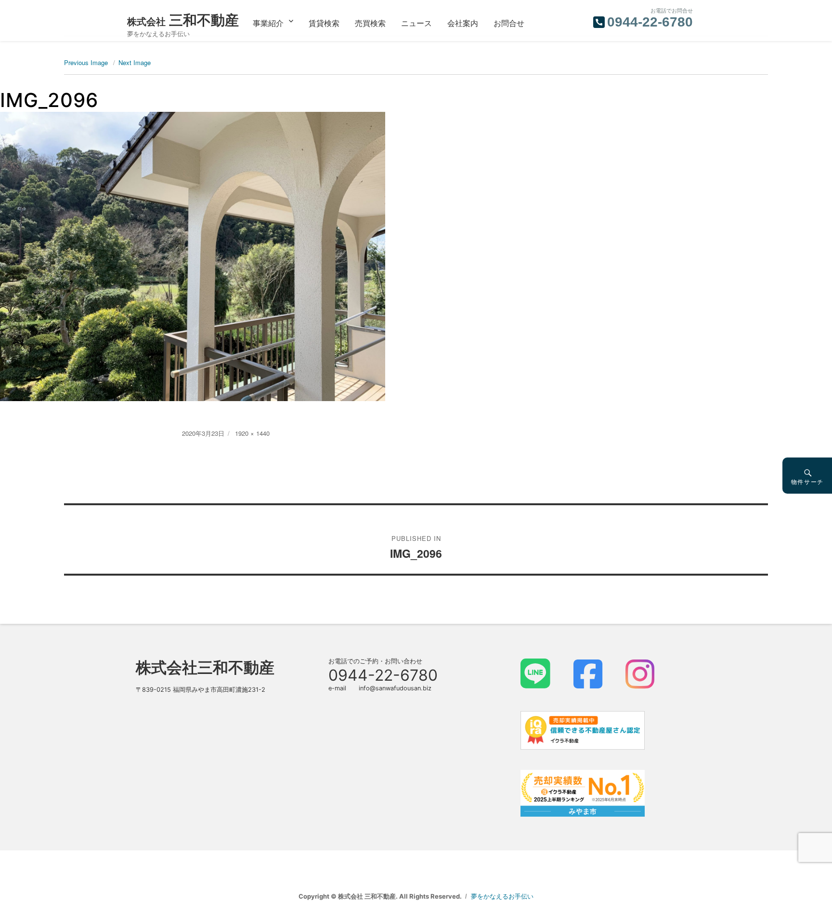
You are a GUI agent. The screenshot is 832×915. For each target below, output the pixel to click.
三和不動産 (183, 20)
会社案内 (462, 22)
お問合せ (509, 22)
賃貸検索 (324, 22)
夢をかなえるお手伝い (502, 896)
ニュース (416, 22)
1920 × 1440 (252, 433)
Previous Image (86, 62)
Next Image (134, 62)
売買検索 (370, 22)
